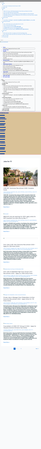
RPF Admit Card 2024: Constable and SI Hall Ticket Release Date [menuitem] (15, 33)
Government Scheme (7, 64)
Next (37, 348)
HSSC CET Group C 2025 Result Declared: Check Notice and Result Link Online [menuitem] (18, 11)
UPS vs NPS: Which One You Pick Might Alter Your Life (13, 65)
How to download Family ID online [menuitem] (10, 25)
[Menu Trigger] (20, 0)
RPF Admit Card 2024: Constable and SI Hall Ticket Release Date (15, 73)
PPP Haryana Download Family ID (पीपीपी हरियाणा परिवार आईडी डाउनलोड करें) (16, 70)
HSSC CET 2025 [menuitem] (5, 35)
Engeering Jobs (13, 248)
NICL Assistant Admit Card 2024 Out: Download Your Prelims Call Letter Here (17, 74)
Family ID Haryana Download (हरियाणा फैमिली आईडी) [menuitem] (12, 26)
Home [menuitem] (3, 4)
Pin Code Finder (6, 77)
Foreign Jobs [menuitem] (4, 7)
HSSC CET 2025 (6, 75)
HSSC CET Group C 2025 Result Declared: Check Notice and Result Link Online (18, 52)
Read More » (6, 207)
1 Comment (5, 329)
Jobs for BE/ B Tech (17, 329)
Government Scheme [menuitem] (6, 22)
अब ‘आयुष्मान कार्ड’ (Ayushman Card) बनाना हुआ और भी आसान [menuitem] (13, 27)
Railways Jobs (6, 221)
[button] (17, 79)
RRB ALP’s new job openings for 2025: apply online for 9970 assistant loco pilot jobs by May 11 (19, 217)
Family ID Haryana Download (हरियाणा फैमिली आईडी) (12, 101)
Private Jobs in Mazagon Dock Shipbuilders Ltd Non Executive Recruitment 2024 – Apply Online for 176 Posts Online (19, 299)
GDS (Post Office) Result (8, 92)
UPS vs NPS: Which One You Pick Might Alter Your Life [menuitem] (13, 24)
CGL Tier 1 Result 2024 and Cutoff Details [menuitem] (11, 12)
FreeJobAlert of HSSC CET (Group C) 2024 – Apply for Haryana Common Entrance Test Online (19, 327)
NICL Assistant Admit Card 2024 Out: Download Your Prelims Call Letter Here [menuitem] (17, 34)
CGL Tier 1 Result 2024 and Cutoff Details (11, 53)
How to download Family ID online (9, 66)
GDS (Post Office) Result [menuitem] (8, 16)
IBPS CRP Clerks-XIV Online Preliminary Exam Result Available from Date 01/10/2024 (19, 88)
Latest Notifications (33, 220)
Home (4, 47)
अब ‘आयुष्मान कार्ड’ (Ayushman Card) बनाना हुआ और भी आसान (13, 69)
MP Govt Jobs (14, 249)
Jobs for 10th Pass (21, 191)
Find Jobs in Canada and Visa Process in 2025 (12, 48)
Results (4, 51)
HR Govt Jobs (24, 248)
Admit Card (5, 71)
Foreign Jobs (6, 49)
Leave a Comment (6, 191)
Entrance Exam (6, 60)
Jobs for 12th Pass (28, 191)
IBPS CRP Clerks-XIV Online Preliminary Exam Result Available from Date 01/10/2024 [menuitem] (19, 13)
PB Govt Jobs (20, 249)
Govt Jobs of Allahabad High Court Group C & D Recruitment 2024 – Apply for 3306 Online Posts (18, 272)
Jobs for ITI (34, 191)
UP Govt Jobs (18, 276)
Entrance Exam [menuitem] (5, 18)
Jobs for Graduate (31, 248)
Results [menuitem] (3, 9)
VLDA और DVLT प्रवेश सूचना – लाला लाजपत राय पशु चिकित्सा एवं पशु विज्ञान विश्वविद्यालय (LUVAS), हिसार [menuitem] (19, 20)
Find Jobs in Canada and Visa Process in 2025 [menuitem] (12, 5)
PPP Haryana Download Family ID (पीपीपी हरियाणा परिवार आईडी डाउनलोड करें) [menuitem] (16, 29)
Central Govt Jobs (14, 191)
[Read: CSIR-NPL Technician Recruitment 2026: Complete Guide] (20, 176)
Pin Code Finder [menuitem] (5, 36)
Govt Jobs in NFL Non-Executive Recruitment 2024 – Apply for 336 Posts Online (19, 245)
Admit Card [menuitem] (4, 31)
